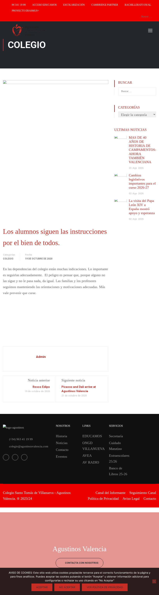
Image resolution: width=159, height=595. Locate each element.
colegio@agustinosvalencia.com (28, 446)
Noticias (61, 443)
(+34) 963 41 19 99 (21, 439)
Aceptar (42, 587)
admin (41, 357)
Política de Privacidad (103, 498)
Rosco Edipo (41, 387)
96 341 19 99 (19, 4)
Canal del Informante (110, 493)
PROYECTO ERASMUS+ (25, 10)
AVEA (87, 455)
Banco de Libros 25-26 (118, 471)
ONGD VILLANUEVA (92, 446)
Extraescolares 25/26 (119, 458)
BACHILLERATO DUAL (138, 4)
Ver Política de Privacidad (105, 587)
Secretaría (116, 436)
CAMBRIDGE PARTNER (104, 4)
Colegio (8, 258)
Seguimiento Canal (142, 493)
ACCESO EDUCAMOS (44, 4)
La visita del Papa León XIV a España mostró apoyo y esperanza (142, 207)
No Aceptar (67, 587)
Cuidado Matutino (115, 446)
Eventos (61, 456)
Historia (61, 436)
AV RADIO (90, 462)
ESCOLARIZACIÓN (74, 4)
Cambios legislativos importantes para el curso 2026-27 (142, 181)
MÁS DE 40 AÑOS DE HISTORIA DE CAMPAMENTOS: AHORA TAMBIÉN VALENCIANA (142, 150)
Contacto (62, 450)
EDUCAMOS (92, 436)
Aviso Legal (131, 498)
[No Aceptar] (154, 581)
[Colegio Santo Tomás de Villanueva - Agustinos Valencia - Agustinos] (43, 30)
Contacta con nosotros (81, 562)
